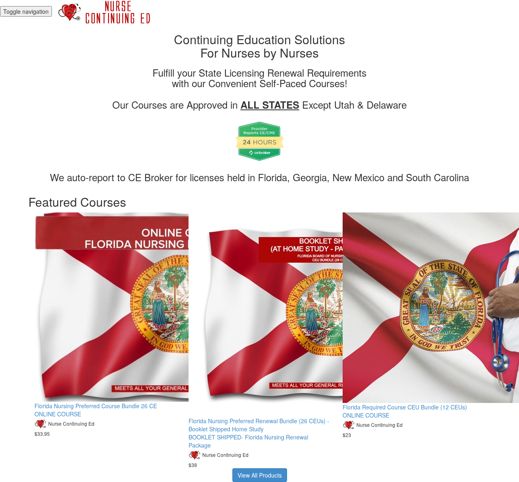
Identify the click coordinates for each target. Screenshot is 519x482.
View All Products (260, 475)
